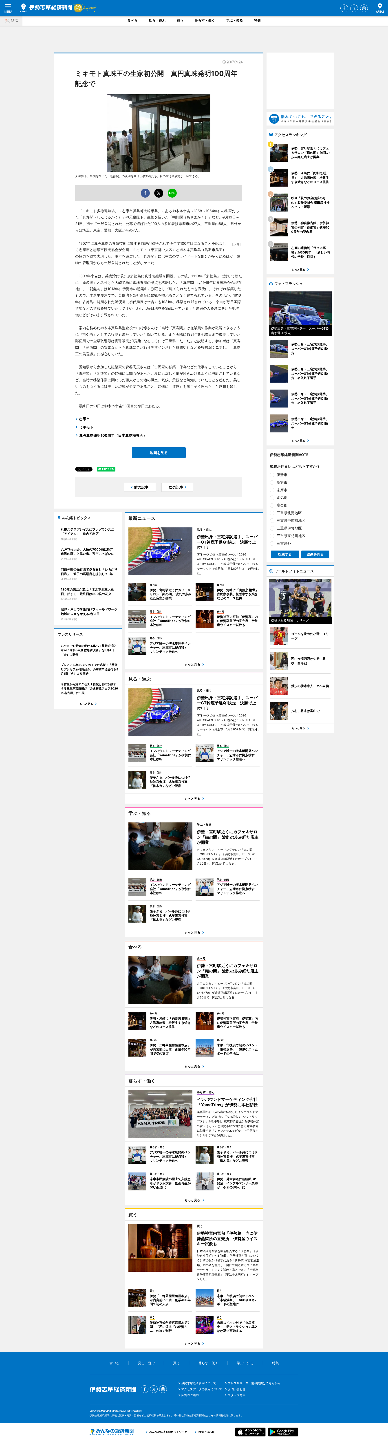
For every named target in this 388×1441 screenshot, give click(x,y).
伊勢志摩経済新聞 (46, 7)
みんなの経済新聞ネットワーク (112, 1432)
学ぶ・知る (234, 20)
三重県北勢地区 (289, 513)
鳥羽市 (282, 482)
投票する (285, 554)
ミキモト (86, 427)
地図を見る (159, 452)
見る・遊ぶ (157, 20)
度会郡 (282, 505)
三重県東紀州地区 (291, 536)
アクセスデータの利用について (201, 1389)
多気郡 (282, 498)
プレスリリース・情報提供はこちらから (254, 1383)
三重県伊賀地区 (289, 528)
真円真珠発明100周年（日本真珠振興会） (113, 435)
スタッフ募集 (236, 1395)
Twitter (354, 8)
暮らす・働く (205, 20)
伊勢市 (282, 475)
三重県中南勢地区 (291, 520)
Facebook (344, 8)
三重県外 (284, 543)
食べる (132, 20)
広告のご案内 (190, 1395)
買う (180, 20)
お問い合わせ (236, 1389)
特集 (257, 20)
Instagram (364, 8)
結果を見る (315, 554)
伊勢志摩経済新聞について (198, 1383)
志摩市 (84, 418)
